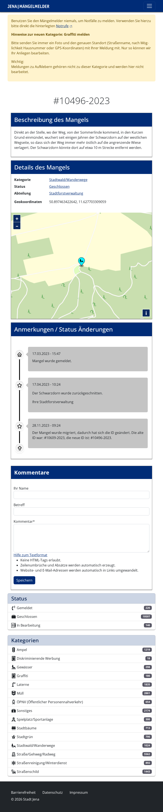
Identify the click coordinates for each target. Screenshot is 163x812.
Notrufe (64, 26)
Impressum (79, 792)
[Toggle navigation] (149, 6)
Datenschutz (52, 792)
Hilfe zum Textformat (30, 555)
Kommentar (23, 521)
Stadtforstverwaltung (66, 193)
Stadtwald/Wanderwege (68, 179)
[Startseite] (30, 6)
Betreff (19, 505)
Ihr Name (21, 488)
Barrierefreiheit (23, 792)
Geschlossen (59, 186)
